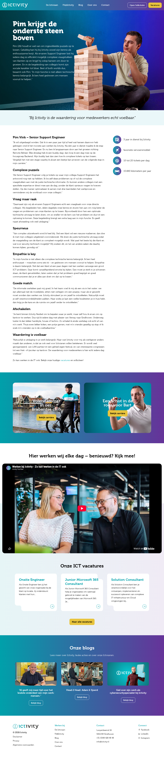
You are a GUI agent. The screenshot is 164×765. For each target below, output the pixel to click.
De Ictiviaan (52, 5)
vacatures (65, 360)
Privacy (16, 741)
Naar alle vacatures (82, 622)
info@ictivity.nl (102, 742)
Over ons (92, 5)
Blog (80, 5)
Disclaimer (17, 737)
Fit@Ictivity (68, 5)
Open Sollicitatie (137, 5)
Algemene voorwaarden (23, 745)
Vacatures (155, 5)
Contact (105, 5)
